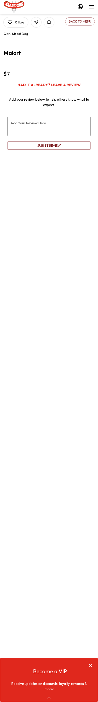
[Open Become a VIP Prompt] (49, 698)
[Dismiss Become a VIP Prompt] (90, 665)
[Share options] (36, 22)
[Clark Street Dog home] (24, 7)
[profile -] (80, 6)
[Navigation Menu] (92, 7)
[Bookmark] (49, 22)
